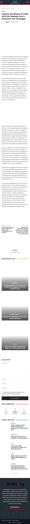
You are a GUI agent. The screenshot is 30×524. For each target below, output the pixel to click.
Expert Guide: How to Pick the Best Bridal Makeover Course (19, 457)
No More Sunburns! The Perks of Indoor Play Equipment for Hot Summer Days (15, 287)
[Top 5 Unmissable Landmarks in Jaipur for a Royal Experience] (15, 335)
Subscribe (24, 408)
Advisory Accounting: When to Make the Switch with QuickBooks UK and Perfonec (8, 230)
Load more (14, 473)
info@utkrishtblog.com (15, 509)
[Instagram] (8, 513)
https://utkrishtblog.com (15, 252)
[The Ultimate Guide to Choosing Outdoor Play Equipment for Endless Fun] (6, 467)
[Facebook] (4, 513)
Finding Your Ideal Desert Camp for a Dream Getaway (15, 317)
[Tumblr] (21, 513)
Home (3, 8)
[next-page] (5, 353)
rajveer (8, 21)
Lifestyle (8, 8)
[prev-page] (3, 353)
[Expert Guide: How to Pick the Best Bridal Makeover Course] (6, 457)
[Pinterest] (17, 513)
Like (6, 408)
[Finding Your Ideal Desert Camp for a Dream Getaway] (15, 305)
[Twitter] (26, 513)
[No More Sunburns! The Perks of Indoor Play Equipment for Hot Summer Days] (15, 276)
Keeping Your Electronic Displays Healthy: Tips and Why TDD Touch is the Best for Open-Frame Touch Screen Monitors (22, 230)
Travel (12, 8)
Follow (15, 408)
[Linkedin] (12, 513)
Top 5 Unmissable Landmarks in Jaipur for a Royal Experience (15, 347)
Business (15, 283)
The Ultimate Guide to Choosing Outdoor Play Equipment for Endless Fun (19, 467)
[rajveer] (3, 22)
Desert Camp (15, 314)
